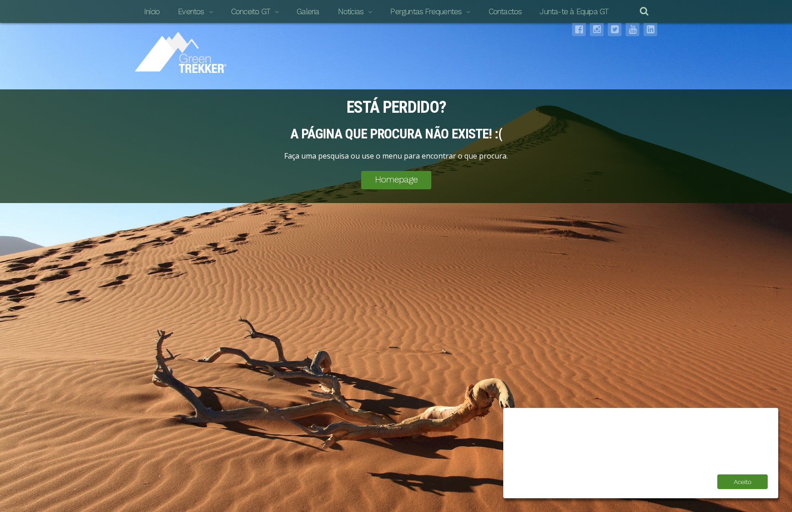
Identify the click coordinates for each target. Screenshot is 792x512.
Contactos (505, 11)
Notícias (351, 11)
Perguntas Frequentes (426, 11)
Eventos (191, 11)
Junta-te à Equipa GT (574, 11)
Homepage (396, 179)
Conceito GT (250, 11)
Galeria (308, 11)
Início (152, 11)
